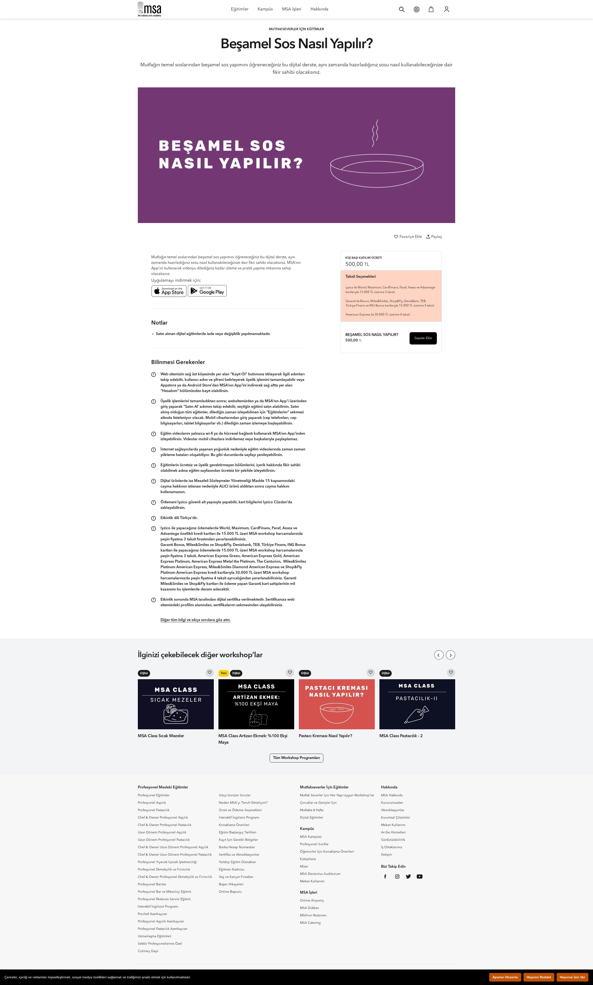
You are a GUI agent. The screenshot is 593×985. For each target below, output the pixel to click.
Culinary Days (148, 951)
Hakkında (319, 10)
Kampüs (265, 10)
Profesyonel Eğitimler (154, 795)
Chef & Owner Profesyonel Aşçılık (163, 817)
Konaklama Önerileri (234, 825)
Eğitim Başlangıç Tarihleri (237, 832)
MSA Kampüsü (311, 836)
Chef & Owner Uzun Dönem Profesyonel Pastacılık (175, 854)
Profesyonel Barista (152, 884)
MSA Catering (310, 922)
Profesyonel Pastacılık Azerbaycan (162, 929)
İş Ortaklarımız (391, 847)
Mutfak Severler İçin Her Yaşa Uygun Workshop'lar (337, 795)
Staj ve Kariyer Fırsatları (236, 877)
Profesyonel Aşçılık (152, 802)
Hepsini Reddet (539, 977)
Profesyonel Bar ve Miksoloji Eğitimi (164, 891)
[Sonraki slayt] (450, 655)
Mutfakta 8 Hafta (311, 810)
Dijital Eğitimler (311, 817)
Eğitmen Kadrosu (231, 869)
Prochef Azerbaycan (152, 914)
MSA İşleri (291, 10)
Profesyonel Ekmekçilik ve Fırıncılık (164, 869)
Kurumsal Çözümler (395, 817)
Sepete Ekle (423, 338)
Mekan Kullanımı (312, 881)
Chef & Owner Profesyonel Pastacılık (164, 825)
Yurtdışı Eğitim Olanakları (237, 862)
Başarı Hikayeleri (231, 884)
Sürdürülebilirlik (393, 840)
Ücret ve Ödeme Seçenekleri (240, 810)
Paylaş (436, 237)
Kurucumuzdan (392, 802)
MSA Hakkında (392, 795)
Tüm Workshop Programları (296, 758)
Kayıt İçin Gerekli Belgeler (238, 840)
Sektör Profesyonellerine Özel (160, 943)
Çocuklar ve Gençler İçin (318, 802)
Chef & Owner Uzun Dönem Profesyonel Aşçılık (173, 847)
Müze (304, 866)
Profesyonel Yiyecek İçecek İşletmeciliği (167, 862)
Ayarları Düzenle (505, 977)
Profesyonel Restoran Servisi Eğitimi (164, 899)
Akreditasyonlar (392, 810)
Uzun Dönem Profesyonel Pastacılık (164, 840)
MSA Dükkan (309, 908)
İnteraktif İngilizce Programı (158, 906)
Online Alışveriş (312, 900)
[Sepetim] (431, 9)
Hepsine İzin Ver (572, 977)
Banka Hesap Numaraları (237, 847)
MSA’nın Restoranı (313, 915)
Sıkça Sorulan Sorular (234, 795)
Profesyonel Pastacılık (153, 810)
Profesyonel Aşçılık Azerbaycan (161, 921)
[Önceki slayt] (439, 655)
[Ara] (401, 9)
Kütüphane (308, 859)
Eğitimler (239, 10)
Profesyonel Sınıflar (314, 844)
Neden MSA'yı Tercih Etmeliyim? (243, 802)
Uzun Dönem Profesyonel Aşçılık (162, 832)
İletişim (386, 854)
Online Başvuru (230, 891)
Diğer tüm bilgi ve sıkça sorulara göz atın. (195, 620)
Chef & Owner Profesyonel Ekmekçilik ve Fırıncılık (175, 877)
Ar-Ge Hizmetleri (393, 832)
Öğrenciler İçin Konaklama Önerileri (327, 851)
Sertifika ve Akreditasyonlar (239, 854)
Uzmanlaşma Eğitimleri (154, 936)
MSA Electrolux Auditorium (320, 874)
